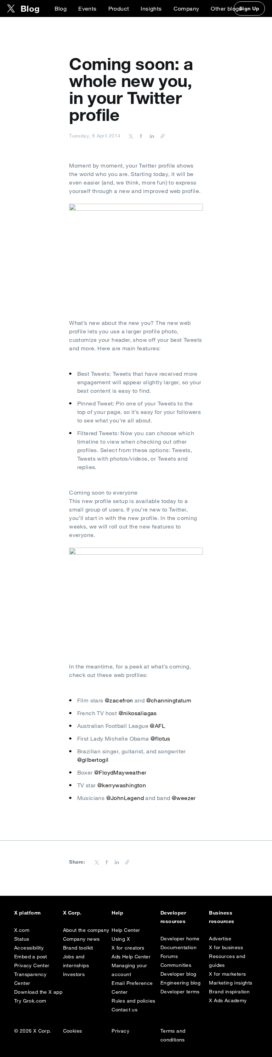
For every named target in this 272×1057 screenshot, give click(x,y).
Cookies (72, 1031)
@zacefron (119, 700)
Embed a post (30, 956)
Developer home (180, 938)
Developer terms (180, 991)
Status (21, 939)
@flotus (160, 738)
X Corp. (72, 913)
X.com (21, 930)
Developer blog (178, 974)
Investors (74, 974)
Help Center (126, 930)
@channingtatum (169, 700)
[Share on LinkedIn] (151, 136)
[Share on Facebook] (140, 136)
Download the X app (38, 992)
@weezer (184, 797)
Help (117, 913)
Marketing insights (230, 983)
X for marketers (227, 974)
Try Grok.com (30, 1001)
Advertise (220, 938)
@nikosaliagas (138, 713)
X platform (27, 913)
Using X (121, 939)
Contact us (124, 1009)
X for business (226, 947)
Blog (61, 8)
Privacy (120, 1031)
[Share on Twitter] (131, 136)
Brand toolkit (78, 948)
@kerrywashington (121, 785)
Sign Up (249, 8)
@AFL (157, 725)
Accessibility (29, 948)
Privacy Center (32, 965)
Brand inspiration (229, 991)
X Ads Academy (227, 1000)
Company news (81, 939)
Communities (175, 965)
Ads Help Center (131, 956)
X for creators (128, 948)
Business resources (221, 917)
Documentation (178, 947)
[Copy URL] (160, 136)
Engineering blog (180, 983)
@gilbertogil (93, 759)
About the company (86, 930)
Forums (169, 956)
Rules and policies (133, 1001)
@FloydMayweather (120, 772)
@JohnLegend (125, 797)
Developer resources (173, 917)
